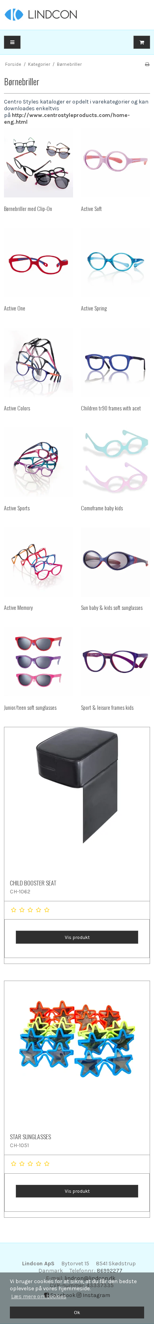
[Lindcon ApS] (77, 14)
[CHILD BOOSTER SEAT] (77, 800)
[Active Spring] (115, 262)
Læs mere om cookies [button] (38, 1296)
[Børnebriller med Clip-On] (38, 162)
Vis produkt (77, 937)
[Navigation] (12, 42)
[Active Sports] (38, 462)
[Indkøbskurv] (141, 42)
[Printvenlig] (147, 64)
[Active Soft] (115, 162)
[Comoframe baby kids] (115, 462)
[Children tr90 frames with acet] (115, 362)
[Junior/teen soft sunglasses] (38, 661)
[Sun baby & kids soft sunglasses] (115, 562)
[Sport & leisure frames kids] (115, 661)
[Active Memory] (38, 562)
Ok (77, 1312)
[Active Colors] (38, 362)
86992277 (109, 1270)
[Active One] (38, 262)
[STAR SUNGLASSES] (77, 1054)
